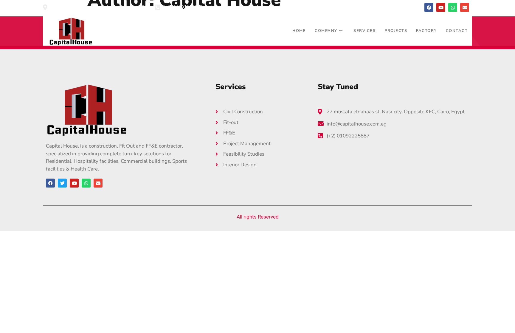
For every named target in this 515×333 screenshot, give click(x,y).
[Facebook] (428, 7)
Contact (457, 30)
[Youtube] (440, 7)
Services (364, 30)
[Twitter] (62, 183)
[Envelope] (464, 7)
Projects (395, 30)
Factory (426, 30)
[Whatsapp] (452, 7)
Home (299, 30)
